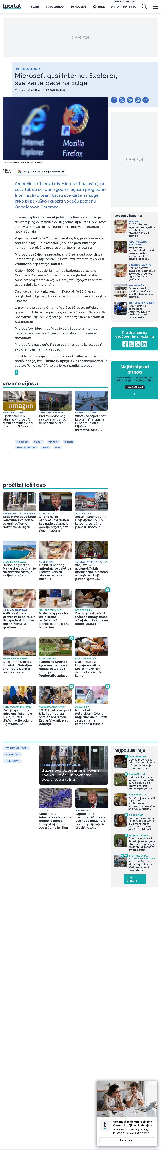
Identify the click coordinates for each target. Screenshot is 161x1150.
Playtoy (130, 2)
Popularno (55, 6)
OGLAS (80, 38)
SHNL (101, 6)
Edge (57, 447)
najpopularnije (129, 750)
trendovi (12, 760)
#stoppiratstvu (123, 6)
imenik (118, 2)
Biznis (35, 6)
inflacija (12, 754)
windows (53, 442)
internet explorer (27, 447)
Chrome (68, 442)
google (38, 442)
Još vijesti (132, 879)
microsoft (22, 442)
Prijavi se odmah (134, 387)
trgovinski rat (16, 748)
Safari (45, 447)
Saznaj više (127, 1140)
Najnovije (78, 6)
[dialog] (127, 1113)
